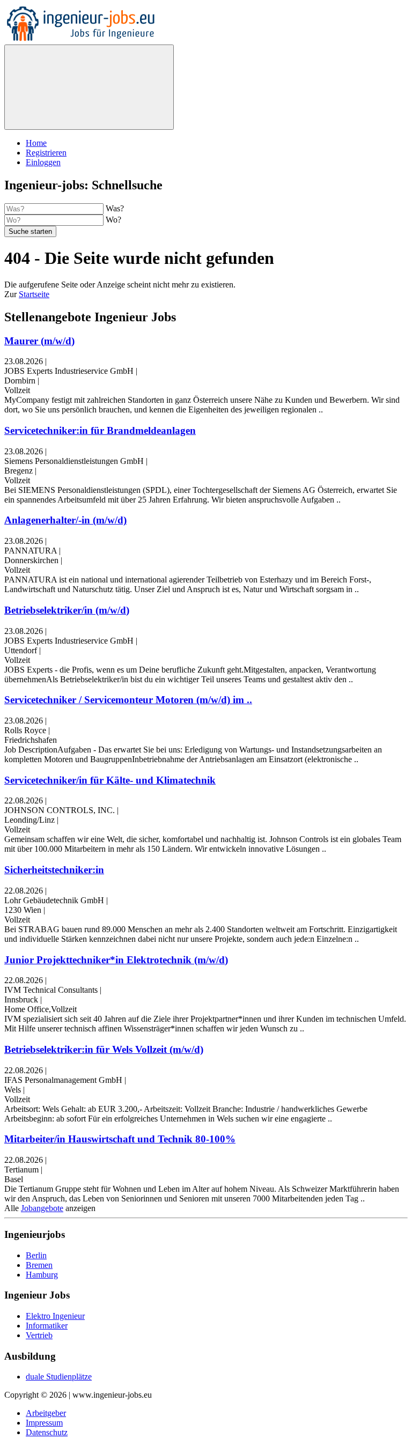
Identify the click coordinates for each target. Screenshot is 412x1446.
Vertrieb (39, 1335)
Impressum (44, 1422)
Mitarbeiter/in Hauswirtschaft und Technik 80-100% (120, 1139)
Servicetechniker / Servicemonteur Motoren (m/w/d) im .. (128, 699)
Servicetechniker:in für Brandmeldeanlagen (100, 430)
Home (36, 142)
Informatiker (47, 1325)
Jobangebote (42, 1208)
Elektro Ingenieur (55, 1315)
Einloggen (43, 162)
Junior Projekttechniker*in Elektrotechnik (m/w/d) (116, 959)
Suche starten (30, 231)
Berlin (36, 1255)
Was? (115, 208)
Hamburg (42, 1274)
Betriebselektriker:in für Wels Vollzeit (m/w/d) (103, 1049)
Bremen (39, 1265)
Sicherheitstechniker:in (54, 869)
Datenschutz (47, 1432)
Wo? (113, 219)
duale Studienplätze (59, 1376)
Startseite (34, 294)
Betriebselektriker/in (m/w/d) (66, 610)
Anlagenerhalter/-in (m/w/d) (65, 520)
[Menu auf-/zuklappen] (89, 87)
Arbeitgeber (46, 1413)
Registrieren (46, 152)
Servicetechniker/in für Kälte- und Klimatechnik (110, 780)
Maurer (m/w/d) (39, 340)
